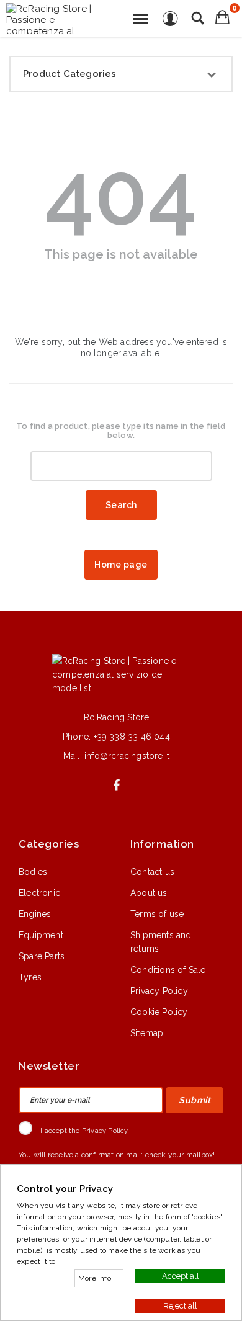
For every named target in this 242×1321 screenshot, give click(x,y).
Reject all (180, 1305)
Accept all (180, 1275)
